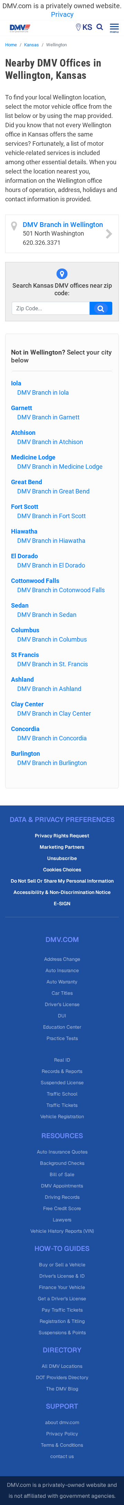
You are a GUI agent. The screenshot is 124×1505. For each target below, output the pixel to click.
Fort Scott (24, 506)
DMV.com (62, 939)
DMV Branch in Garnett (48, 417)
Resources (62, 1135)
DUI (62, 1016)
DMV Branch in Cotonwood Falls (61, 590)
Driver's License (62, 1004)
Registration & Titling (62, 1321)
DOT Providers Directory (62, 1377)
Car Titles (62, 993)
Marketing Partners (62, 847)
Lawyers (62, 1220)
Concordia (25, 728)
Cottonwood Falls (35, 580)
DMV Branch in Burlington (52, 762)
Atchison (23, 432)
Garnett (21, 407)
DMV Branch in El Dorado (51, 565)
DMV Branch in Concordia (52, 738)
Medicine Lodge (33, 457)
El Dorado (24, 556)
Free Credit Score (62, 1208)
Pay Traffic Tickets (62, 1310)
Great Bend (26, 482)
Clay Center (27, 704)
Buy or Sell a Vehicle (62, 1265)
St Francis (25, 654)
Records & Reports (62, 1071)
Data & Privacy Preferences (62, 819)
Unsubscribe (62, 858)
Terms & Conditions (62, 1445)
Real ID (62, 1060)
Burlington (25, 753)
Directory (62, 1350)
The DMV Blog (62, 1389)
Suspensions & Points (62, 1332)
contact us (62, 1456)
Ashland (22, 679)
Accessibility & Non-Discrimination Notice (62, 892)
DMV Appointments (62, 1186)
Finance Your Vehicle (62, 1287)
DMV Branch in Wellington (63, 224)
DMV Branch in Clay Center (54, 713)
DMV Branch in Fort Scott (51, 515)
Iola (16, 383)
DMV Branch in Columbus (52, 639)
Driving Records (62, 1197)
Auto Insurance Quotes (62, 1152)
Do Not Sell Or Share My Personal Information (62, 881)
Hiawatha (24, 531)
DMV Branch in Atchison (50, 441)
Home (11, 44)
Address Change (62, 959)
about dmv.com (62, 1422)
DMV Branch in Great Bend (53, 491)
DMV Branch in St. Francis (52, 664)
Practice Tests (62, 1038)
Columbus (25, 630)
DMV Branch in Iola (43, 392)
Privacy (62, 14)
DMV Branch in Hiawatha (51, 540)
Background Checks (62, 1163)
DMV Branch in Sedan (46, 614)
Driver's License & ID (62, 1276)
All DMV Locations (62, 1366)
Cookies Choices (62, 870)
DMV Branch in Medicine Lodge (60, 466)
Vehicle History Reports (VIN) (62, 1231)
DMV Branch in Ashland (49, 688)
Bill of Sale (62, 1174)
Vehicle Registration (62, 1116)
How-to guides (62, 1248)
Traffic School (62, 1094)
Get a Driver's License (62, 1298)
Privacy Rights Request (62, 836)
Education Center (62, 1027)
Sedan (20, 605)
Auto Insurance (62, 970)
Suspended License (62, 1082)
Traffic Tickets (62, 1105)
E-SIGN (62, 903)
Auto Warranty (62, 982)
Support (62, 1406)
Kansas (31, 44)
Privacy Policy (62, 1434)
